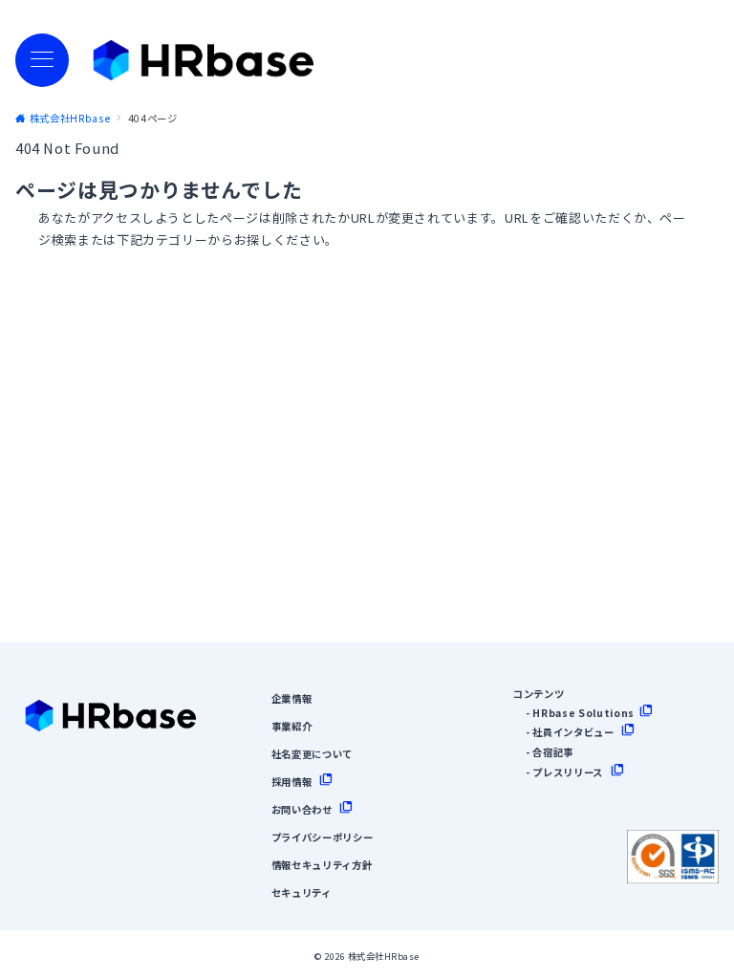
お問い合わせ (302, 809)
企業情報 (292, 698)
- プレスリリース (564, 772)
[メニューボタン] (42, 60)
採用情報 (292, 781)
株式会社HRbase (384, 956)
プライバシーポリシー (322, 837)
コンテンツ (538, 693)
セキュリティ (301, 892)
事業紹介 (292, 726)
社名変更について (312, 754)
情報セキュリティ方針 (322, 865)
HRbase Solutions (583, 713)
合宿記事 (552, 752)
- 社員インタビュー (570, 732)
